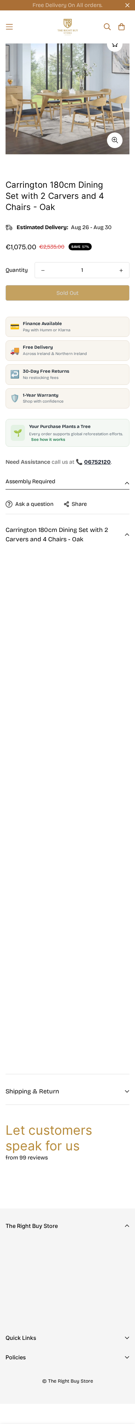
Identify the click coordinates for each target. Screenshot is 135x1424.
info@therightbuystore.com (42, 1299)
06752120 (18, 1289)
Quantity (17, 270)
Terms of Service (27, 1408)
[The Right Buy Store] (68, 26)
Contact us (20, 1367)
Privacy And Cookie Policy (40, 1375)
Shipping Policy (26, 1397)
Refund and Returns (31, 1386)
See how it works (48, 439)
